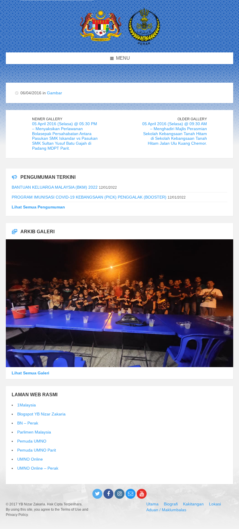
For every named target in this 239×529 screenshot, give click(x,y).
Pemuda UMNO (31, 441)
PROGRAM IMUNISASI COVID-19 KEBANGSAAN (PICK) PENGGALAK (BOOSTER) (89, 197)
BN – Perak (27, 423)
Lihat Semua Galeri (30, 373)
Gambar (54, 93)
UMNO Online (30, 459)
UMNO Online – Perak (37, 468)
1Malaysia (26, 405)
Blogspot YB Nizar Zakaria (41, 414)
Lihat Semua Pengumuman (38, 207)
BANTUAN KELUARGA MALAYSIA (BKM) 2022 (55, 187)
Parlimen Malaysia (34, 432)
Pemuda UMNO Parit (36, 450)
